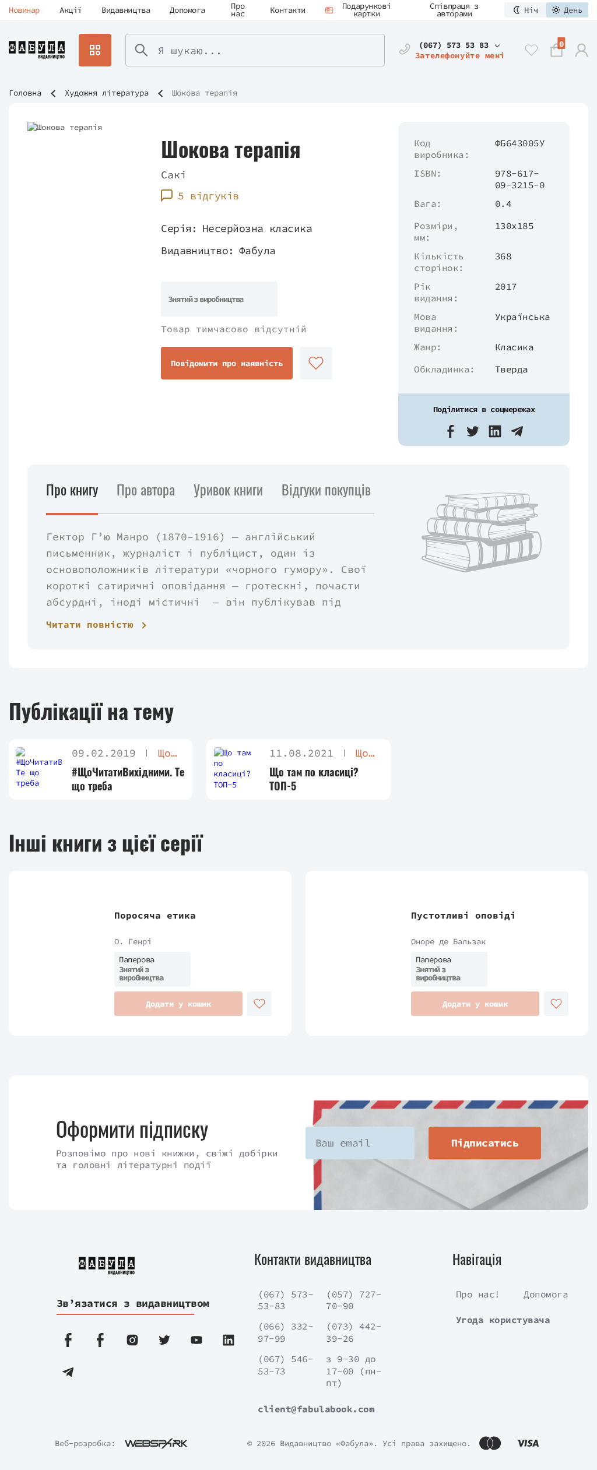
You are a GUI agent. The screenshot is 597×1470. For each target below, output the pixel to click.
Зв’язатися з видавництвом (124, 1303)
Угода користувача (503, 1319)
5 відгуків (208, 195)
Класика (514, 347)
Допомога (187, 10)
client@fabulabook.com (316, 1409)
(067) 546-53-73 (285, 1365)
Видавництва (125, 10)
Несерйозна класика (257, 228)
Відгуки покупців (326, 489)
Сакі (174, 174)
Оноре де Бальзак (448, 941)
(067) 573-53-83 (285, 1300)
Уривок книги (228, 489)
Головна (25, 92)
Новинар (24, 10)
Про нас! (478, 1294)
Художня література (107, 92)
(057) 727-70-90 (353, 1300)
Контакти (287, 10)
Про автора (146, 489)
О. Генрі (133, 941)
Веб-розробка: (85, 1443)
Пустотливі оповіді (463, 915)
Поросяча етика (155, 915)
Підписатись (484, 1142)
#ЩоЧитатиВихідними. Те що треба (128, 779)
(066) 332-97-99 (285, 1332)
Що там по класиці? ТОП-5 (314, 779)
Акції (70, 10)
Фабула (257, 250)
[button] (450, 431)
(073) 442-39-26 (353, 1332)
